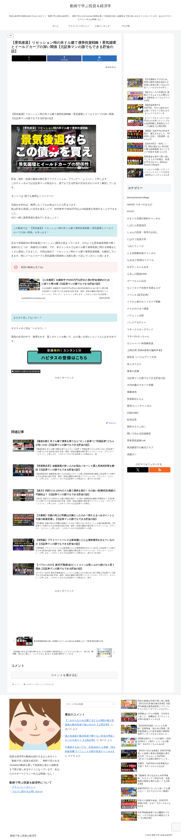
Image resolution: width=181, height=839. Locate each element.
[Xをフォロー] (138, 469)
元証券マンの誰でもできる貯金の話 (27, 371)
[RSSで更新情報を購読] (159, 469)
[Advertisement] (64, 89)
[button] (113, 704)
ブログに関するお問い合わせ (27, 791)
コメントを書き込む (64, 675)
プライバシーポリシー (24, 787)
